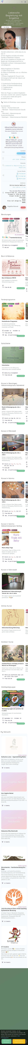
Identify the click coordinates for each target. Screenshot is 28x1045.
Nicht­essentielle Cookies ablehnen (18, 1041)
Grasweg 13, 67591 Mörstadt (17, 194)
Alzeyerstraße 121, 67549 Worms (15, 192)
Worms (24, 199)
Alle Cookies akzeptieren (6, 1041)
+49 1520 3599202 (19, 159)
